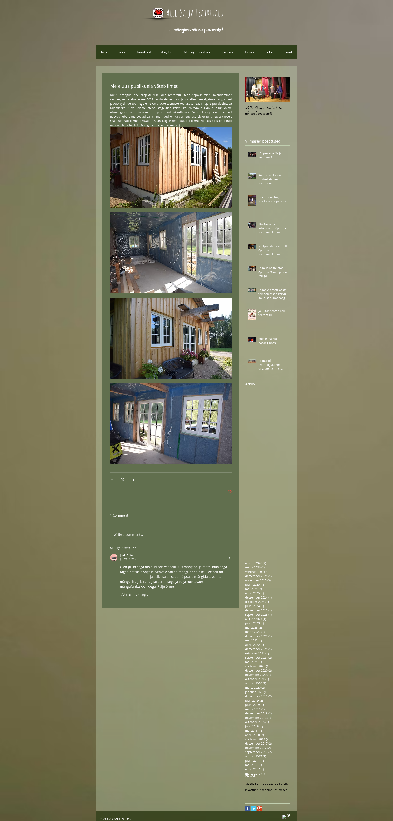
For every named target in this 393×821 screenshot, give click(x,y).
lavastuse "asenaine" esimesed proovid (267, 790)
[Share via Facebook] (112, 479)
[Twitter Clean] (289, 815)
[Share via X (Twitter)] (122, 479)
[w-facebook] (284, 817)
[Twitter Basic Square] (253, 808)
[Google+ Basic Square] (259, 808)
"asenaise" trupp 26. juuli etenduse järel (267, 783)
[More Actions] (229, 557)
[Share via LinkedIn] (132, 479)
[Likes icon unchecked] (122, 594)
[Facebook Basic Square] (247, 808)
